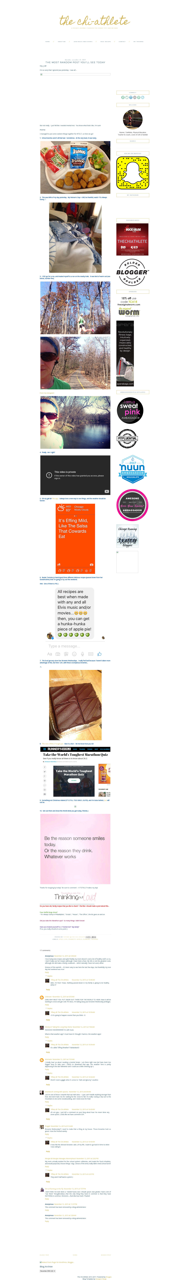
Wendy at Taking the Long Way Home (58, 1027)
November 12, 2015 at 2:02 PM (87, 1158)
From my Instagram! (47, 393)
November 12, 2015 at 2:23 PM (83, 1174)
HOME (47, 41)
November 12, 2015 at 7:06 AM (84, 1027)
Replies (49, 976)
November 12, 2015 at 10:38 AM (83, 980)
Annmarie (48, 1059)
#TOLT (61, 939)
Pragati (47, 1126)
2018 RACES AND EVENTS (83, 41)
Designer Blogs (101, 1279)
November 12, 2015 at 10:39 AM (83, 1012)
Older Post (44, 1255)
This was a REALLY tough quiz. (53, 744)
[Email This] (87, 937)
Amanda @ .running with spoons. (56, 1092)
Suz (105, 800)
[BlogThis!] (89, 937)
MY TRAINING (139, 41)
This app (55, 498)
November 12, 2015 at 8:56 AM (80, 1092)
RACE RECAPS (106, 41)
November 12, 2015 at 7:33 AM (63, 1059)
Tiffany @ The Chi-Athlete (60, 980)
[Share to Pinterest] (95, 937)
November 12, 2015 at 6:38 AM (65, 956)
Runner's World (75, 939)
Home (75, 1255)
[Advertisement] (94, 48)
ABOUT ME (62, 41)
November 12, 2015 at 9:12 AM (62, 1126)
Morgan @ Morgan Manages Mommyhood (60, 1158)
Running (86, 939)
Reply (47, 972)
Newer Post (106, 1255)
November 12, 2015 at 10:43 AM (83, 1142)
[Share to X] (91, 937)
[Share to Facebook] (93, 937)
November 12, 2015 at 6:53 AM (63, 997)
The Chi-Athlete (94, 22)
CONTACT (122, 41)
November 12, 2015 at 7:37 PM (75, 1189)
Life (66, 939)
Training (94, 939)
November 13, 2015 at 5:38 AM (65, 1215)
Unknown (48, 997)
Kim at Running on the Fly (54, 1189)
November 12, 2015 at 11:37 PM (65, 1204)
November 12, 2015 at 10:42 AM (83, 1077)
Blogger (108, 1277)
